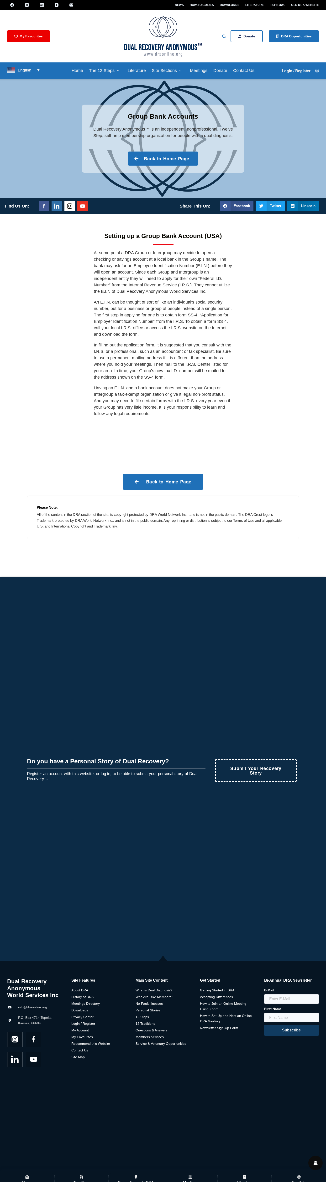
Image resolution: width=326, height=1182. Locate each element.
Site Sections (164, 70)
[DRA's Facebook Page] (33, 1039)
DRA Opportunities (296, 36)
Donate (249, 36)
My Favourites (31, 36)
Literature (254, 5)
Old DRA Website (305, 5)
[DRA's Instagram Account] (14, 1039)
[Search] (224, 36)
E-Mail (269, 990)
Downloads (229, 5)
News (179, 5)
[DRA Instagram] (69, 206)
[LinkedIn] (42, 5)
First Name (273, 1009)
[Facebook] (12, 5)
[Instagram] (27, 5)
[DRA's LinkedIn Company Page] (57, 206)
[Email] (71, 5)
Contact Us (243, 70)
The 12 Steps (102, 70)
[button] (237, 206)
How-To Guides (202, 5)
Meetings (198, 70)
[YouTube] (57, 5)
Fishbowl (277, 5)
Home (77, 70)
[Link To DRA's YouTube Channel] (82, 206)
